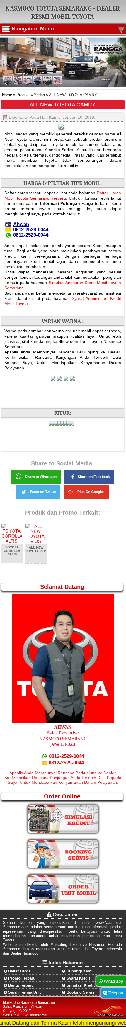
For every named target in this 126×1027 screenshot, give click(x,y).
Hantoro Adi (37, 1015)
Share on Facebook (94, 477)
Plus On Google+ (91, 492)
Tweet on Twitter (43, 492)
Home (7, 95)
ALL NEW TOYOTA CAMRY (63, 105)
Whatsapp (113, 981)
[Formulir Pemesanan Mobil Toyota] (63, 901)
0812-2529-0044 (65, 756)
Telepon (115, 992)
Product (22, 95)
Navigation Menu (68, 29)
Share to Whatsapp (41, 477)
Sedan (39, 95)
